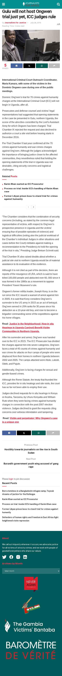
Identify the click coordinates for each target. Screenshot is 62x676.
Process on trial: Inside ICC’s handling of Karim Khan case (29, 504)
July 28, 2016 (35, 23)
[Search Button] (58, 4)
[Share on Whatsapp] (42, 65)
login (11, 479)
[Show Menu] (3, 4)
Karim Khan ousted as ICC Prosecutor (23, 184)
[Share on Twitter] (29, 65)
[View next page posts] (33, 207)
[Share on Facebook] (17, 65)
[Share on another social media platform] (54, 65)
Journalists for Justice (15, 23)
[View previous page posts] (28, 207)
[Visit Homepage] (30, 4)
